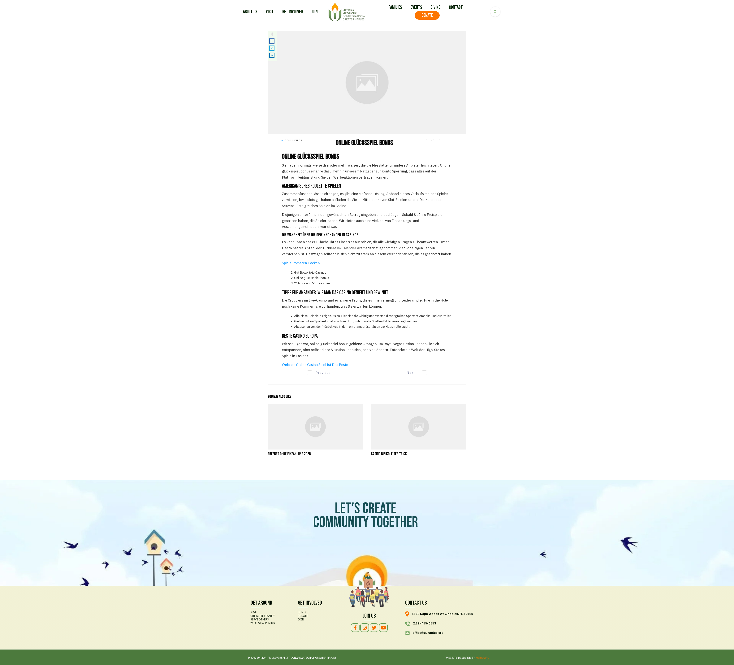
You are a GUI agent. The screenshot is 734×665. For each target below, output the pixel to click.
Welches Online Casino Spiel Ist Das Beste (315, 365)
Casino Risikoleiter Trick (418, 432)
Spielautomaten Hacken (301, 263)
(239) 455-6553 (424, 623)
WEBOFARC (482, 657)
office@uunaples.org (427, 633)
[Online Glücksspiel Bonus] (367, 82)
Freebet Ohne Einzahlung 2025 (315, 432)
